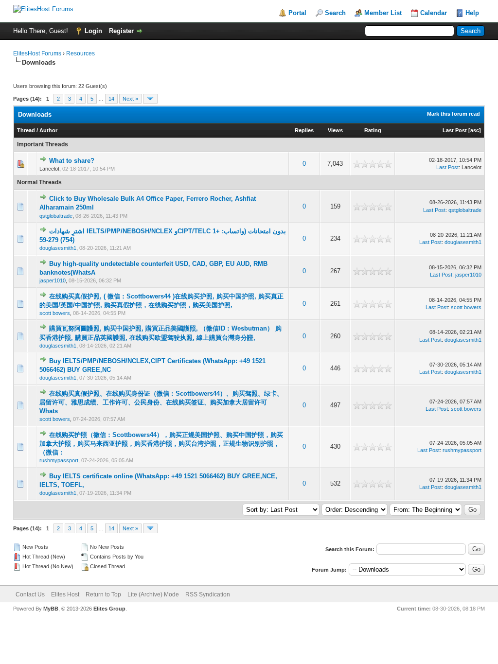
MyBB (50, 609)
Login (93, 31)
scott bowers (54, 313)
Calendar (433, 13)
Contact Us (30, 594)
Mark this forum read (453, 114)
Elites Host (65, 594)
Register (121, 31)
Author (48, 130)
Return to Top (103, 594)
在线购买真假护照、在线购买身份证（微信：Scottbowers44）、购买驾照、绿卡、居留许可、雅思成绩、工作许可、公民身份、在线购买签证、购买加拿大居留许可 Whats (161, 402)
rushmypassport (58, 460)
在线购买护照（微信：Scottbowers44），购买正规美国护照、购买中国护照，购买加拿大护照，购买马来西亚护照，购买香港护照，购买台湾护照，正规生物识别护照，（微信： (161, 443)
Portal (297, 13)
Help (472, 13)
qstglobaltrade (55, 216)
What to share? (71, 160)
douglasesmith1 (57, 248)
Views (335, 130)
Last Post (455, 130)
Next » (130, 99)
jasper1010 (52, 280)
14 (111, 99)
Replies (304, 130)
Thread (26, 130)
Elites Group (109, 609)
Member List (383, 13)
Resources (80, 53)
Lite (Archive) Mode (153, 594)
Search (335, 13)
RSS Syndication (207, 594)
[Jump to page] (150, 99)
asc (474, 130)
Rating (372, 130)
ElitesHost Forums (37, 53)
